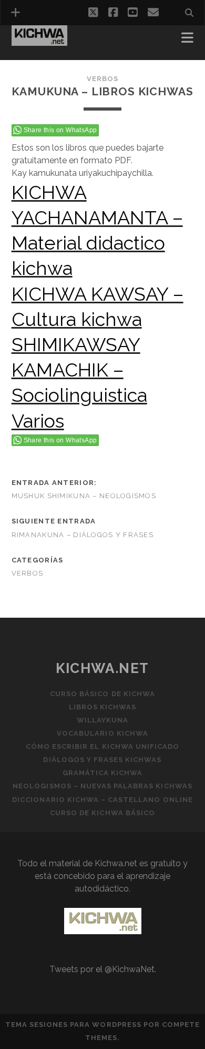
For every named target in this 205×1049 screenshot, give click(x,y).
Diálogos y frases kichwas (102, 760)
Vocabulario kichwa (102, 733)
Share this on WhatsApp (60, 130)
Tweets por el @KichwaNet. (102, 969)
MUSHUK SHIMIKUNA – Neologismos (84, 496)
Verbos (102, 79)
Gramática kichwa (103, 773)
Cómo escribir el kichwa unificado (102, 746)
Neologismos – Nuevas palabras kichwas (102, 786)
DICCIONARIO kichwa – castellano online (102, 800)
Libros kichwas (103, 707)
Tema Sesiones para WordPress (73, 1024)
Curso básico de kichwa (102, 694)
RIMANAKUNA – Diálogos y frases (82, 535)
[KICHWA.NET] (39, 41)
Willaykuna (102, 720)
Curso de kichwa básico (102, 813)
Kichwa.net (102, 668)
